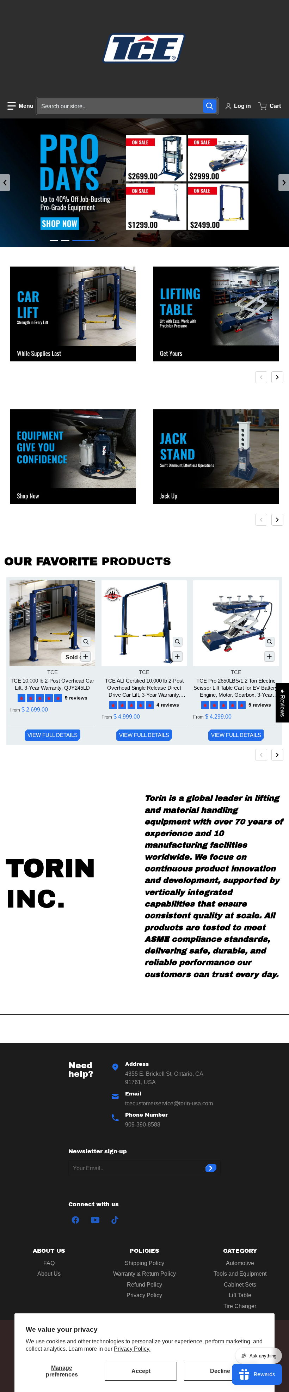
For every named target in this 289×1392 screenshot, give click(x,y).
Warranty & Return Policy (144, 1274)
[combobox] (127, 106)
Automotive (240, 1263)
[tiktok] (115, 1220)
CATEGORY (240, 1251)
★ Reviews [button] (282, 703)
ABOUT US (49, 1251)
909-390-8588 (142, 1125)
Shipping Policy (144, 1263)
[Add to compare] (85, 656)
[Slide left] (5, 182)
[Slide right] (283, 182)
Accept (140, 1371)
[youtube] (95, 1220)
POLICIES (144, 1251)
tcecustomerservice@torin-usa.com (169, 1103)
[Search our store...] (209, 106)
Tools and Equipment (240, 1274)
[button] (20, 106)
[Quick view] (86, 642)
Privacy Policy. (132, 1349)
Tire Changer (239, 1306)
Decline (220, 1371)
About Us (49, 1274)
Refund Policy (144, 1285)
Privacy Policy (144, 1295)
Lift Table (240, 1295)
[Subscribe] (210, 1168)
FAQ (49, 1263)
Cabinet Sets (240, 1285)
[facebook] (75, 1220)
